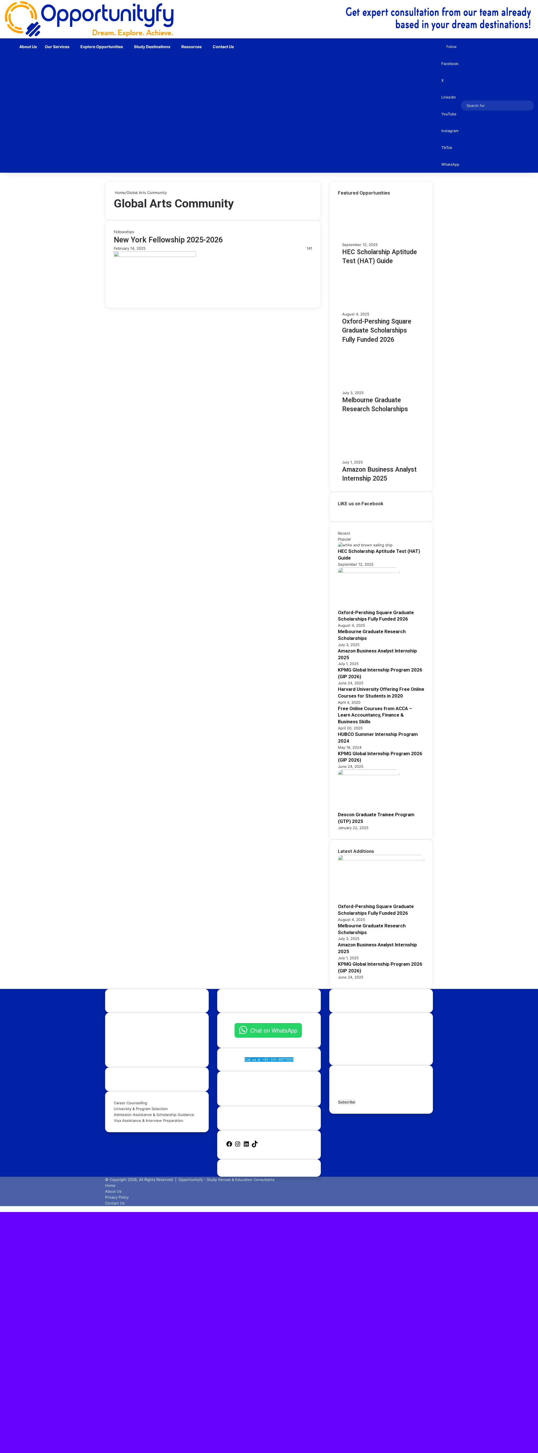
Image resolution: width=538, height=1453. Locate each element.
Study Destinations (152, 46)
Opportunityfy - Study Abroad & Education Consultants (226, 1179)
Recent (344, 533)
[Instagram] (237, 1146)
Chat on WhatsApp (273, 1030)
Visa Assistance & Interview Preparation (148, 1120)
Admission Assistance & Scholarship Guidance (154, 1114)
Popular (344, 539)
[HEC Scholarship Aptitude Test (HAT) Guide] (365, 545)
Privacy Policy (117, 1197)
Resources (191, 46)
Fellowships (124, 232)
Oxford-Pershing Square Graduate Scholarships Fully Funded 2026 (376, 330)
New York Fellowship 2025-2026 (168, 239)
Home (119, 192)
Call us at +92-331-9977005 (269, 1059)
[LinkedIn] (246, 1146)
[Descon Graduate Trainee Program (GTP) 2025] (369, 773)
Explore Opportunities (101, 46)
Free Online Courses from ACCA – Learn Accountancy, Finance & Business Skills (375, 715)
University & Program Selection (141, 1108)
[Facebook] (229, 1146)
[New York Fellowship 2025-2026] (155, 255)
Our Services (57, 46)
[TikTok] (254, 1146)
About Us (28, 46)
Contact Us (223, 46)
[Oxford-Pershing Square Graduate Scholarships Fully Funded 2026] (369, 571)
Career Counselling (130, 1103)
